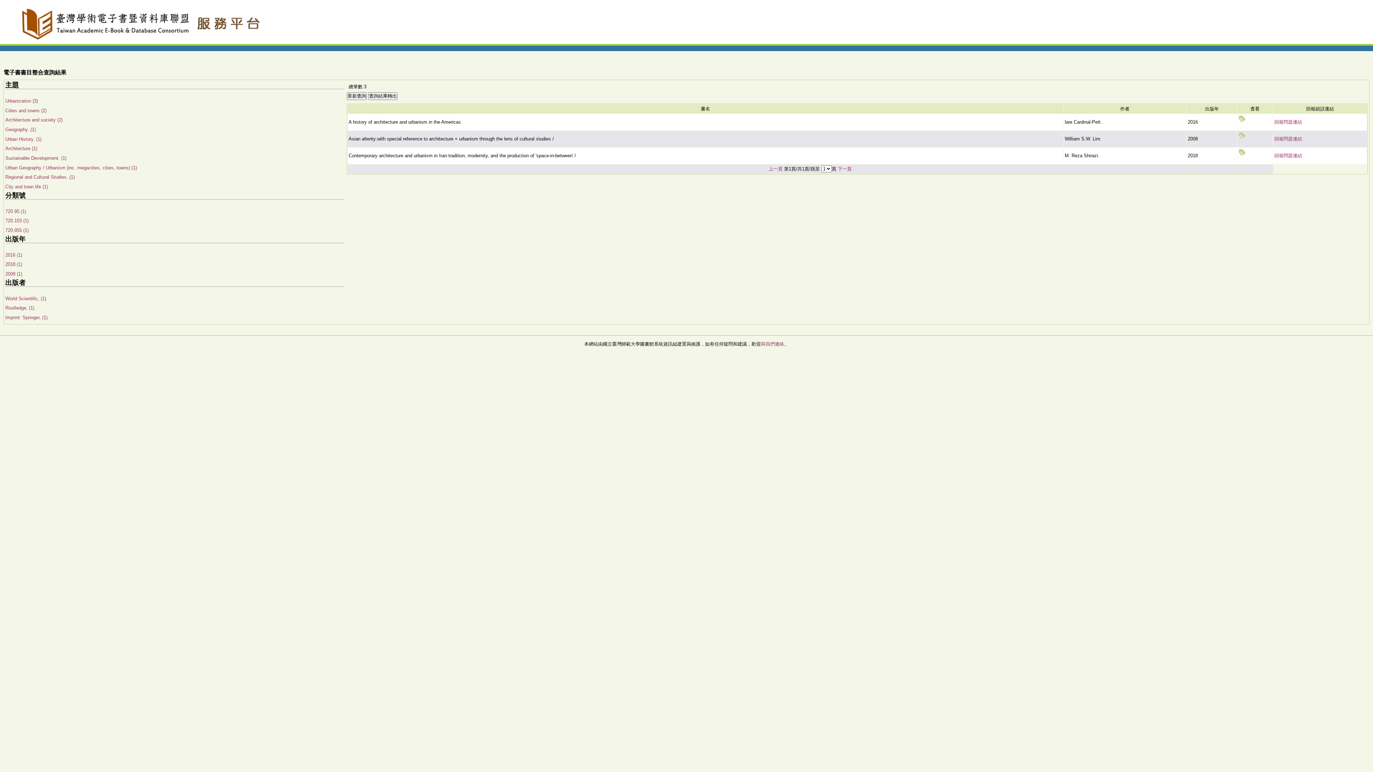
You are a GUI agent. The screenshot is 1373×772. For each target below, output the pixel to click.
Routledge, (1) (19, 308)
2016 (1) (13, 255)
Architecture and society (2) (34, 120)
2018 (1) (13, 264)
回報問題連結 (1288, 122)
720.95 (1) (15, 211)
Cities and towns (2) (25, 110)
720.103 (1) (17, 220)
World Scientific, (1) (25, 298)
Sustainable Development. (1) (36, 158)
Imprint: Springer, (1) (26, 317)
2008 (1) (13, 274)
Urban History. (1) (23, 139)
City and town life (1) (26, 186)
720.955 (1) (17, 230)
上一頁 (776, 169)
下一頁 (845, 169)
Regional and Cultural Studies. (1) (40, 177)
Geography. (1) (20, 129)
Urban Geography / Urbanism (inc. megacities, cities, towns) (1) (71, 167)
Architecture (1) (21, 148)
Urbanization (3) (21, 101)
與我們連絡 (772, 344)
